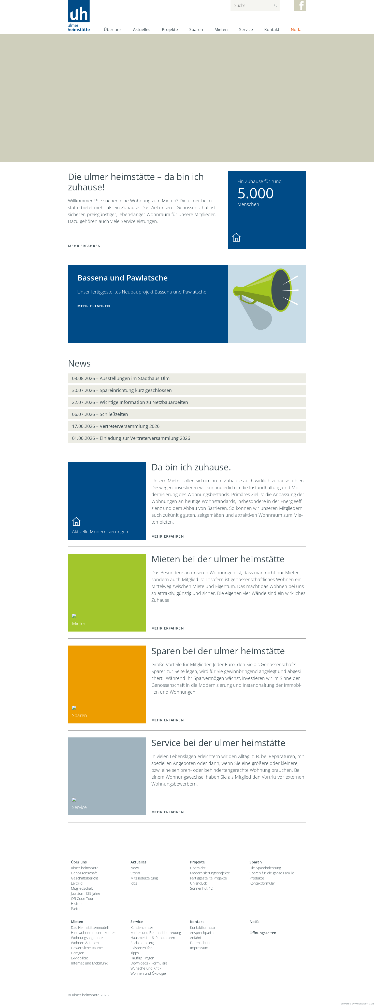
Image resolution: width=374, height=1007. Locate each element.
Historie (77, 903)
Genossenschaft (84, 873)
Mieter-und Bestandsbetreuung (156, 932)
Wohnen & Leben (85, 942)
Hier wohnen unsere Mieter (93, 932)
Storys (135, 873)
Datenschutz (200, 942)
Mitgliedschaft (82, 888)
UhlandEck (198, 883)
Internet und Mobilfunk (89, 963)
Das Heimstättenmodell (90, 927)
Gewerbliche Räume (87, 947)
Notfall (297, 29)
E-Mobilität (79, 958)
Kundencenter (142, 927)
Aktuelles (141, 29)
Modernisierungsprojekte (210, 873)
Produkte (257, 878)
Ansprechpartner (203, 932)
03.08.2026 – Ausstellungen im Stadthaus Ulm (121, 378)
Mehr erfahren (84, 245)
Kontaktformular (262, 883)
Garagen (77, 952)
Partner (77, 908)
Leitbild (76, 883)
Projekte (170, 29)
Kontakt (271, 29)
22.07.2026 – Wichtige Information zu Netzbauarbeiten (130, 402)
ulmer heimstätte (84, 867)
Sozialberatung (142, 942)
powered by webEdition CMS (357, 1003)
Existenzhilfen (141, 947)
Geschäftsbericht (84, 878)
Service (246, 29)
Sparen (196, 29)
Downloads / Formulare (149, 963)
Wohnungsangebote (87, 937)
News (135, 867)
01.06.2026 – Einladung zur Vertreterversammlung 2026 (131, 438)
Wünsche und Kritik (146, 968)
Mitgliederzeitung (144, 878)
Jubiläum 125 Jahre (85, 893)
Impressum (199, 947)
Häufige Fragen (142, 958)
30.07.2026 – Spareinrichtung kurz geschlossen (122, 390)
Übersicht (198, 867)
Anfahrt (196, 937)
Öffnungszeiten (263, 932)
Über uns (113, 29)
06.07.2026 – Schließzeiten (100, 414)
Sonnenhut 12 (201, 888)
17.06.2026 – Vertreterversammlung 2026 (116, 426)
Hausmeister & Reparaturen (153, 937)
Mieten (221, 29)
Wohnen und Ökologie (148, 973)
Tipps (135, 952)
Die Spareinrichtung (265, 867)
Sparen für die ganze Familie (272, 873)
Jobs (134, 883)
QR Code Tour (82, 898)
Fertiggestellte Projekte (208, 878)
